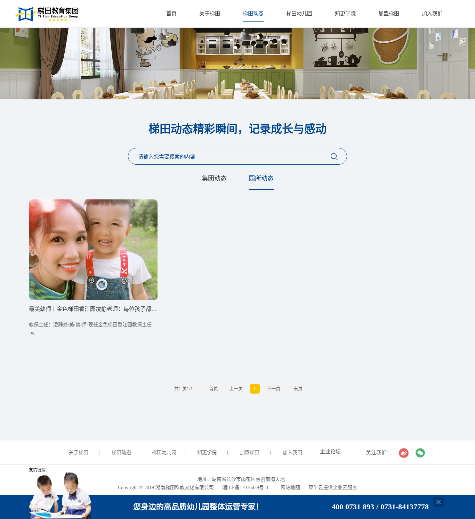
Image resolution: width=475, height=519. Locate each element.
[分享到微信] (420, 453)
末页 (298, 388)
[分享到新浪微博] (404, 453)
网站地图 (289, 487)
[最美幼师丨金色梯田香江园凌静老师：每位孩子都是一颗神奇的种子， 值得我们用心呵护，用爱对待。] (93, 201)
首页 (171, 13)
